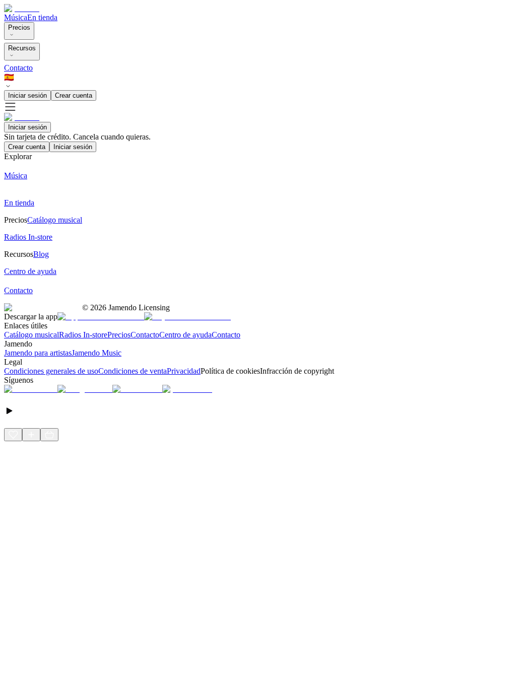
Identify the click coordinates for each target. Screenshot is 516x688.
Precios (19, 27)
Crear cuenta (73, 95)
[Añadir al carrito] (49, 434)
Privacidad (184, 371)
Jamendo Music (96, 353)
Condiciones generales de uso (51, 371)
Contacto (18, 67)
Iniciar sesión (27, 95)
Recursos (22, 48)
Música (15, 17)
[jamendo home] (21, 8)
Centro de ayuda (185, 334)
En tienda (42, 17)
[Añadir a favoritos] (13, 434)
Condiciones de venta (132, 371)
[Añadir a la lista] (31, 434)
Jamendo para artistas (38, 353)
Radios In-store (83, 334)
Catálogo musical (31, 334)
